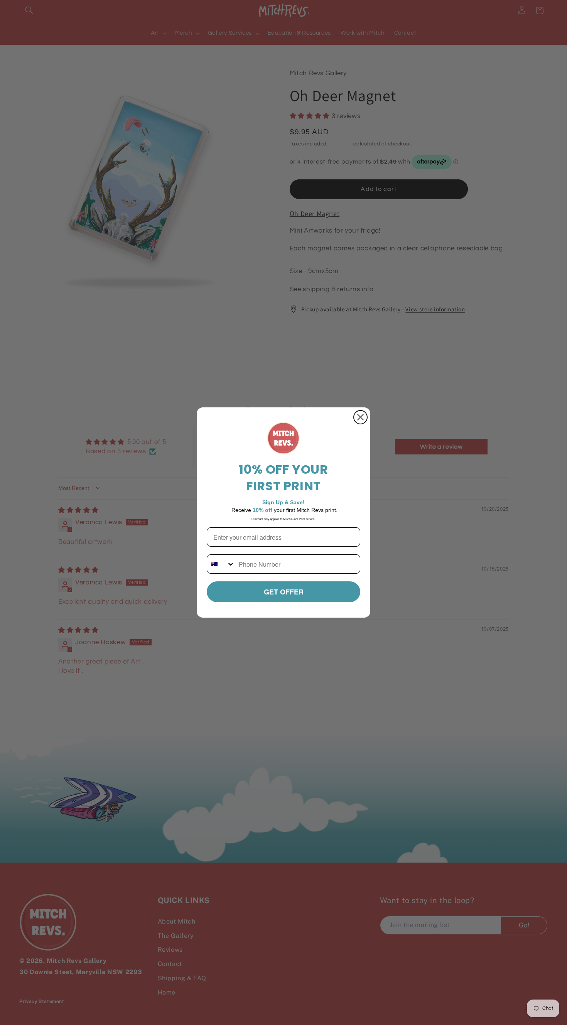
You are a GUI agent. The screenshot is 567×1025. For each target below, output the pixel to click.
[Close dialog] (360, 417)
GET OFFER (284, 592)
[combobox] (221, 564)
